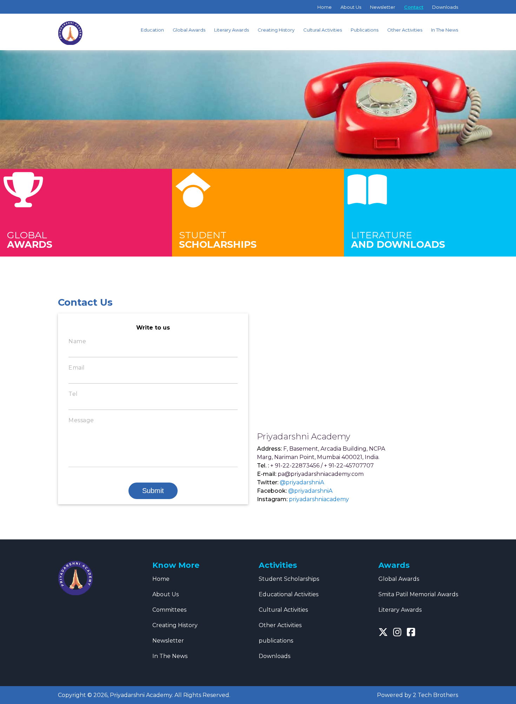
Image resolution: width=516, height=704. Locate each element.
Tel (73, 394)
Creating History (276, 30)
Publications (364, 30)
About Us (350, 7)
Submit (153, 490)
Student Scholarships (289, 579)
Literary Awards (231, 30)
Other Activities (404, 30)
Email (76, 367)
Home (324, 7)
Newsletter (382, 7)
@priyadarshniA (302, 482)
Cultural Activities (322, 30)
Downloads (445, 7)
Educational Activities (288, 594)
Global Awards (189, 30)
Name (77, 341)
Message (81, 420)
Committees (169, 609)
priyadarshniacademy (319, 499)
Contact (413, 7)
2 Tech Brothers (435, 695)
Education (152, 30)
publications (276, 640)
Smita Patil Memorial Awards (418, 594)
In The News (444, 30)
